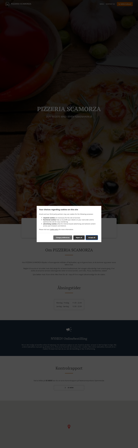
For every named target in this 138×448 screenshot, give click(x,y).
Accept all (91, 237)
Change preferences (63, 237)
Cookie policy (54, 229)
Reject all (79, 237)
